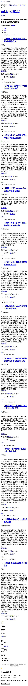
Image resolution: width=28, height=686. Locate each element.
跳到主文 (3, 15)
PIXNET (7, 664)
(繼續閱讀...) (4, 71)
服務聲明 (16, 665)
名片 (5, 32)
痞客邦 (9, 74)
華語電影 (12, 77)
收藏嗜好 (12, 25)
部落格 (5, 30)
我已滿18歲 (3, 683)
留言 (12, 74)
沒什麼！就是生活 (10, 11)
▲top (2, 79)
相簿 (5, 28)
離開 (9, 683)
